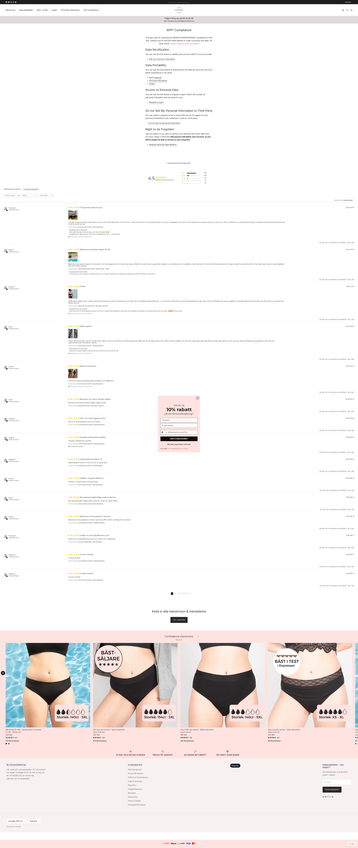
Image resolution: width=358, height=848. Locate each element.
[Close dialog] (197, 398)
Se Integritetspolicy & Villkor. (178, 449)
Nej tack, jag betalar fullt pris (179, 444)
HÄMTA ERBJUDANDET (179, 439)
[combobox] (164, 432)
